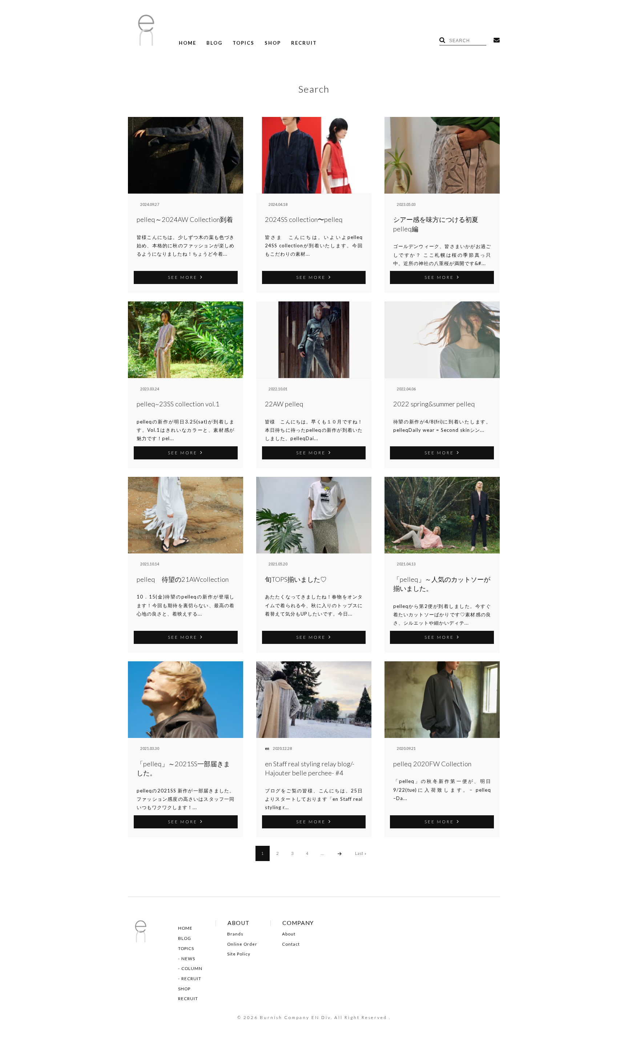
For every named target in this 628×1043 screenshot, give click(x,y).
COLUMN (191, 968)
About (288, 934)
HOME (187, 43)
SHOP (273, 43)
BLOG (214, 43)
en (267, 748)
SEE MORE (182, 277)
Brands (235, 934)
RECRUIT (304, 43)
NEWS (188, 959)
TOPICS (243, 43)
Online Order (242, 944)
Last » (361, 853)
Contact (291, 944)
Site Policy (238, 954)
